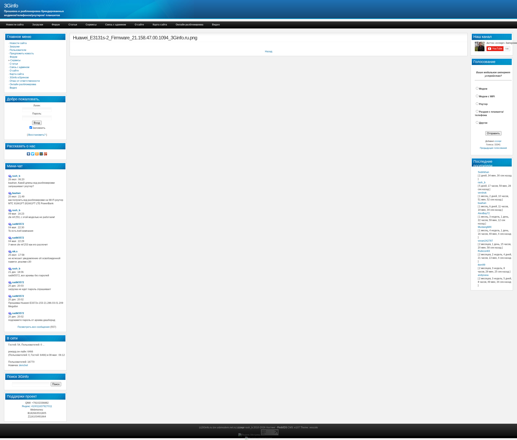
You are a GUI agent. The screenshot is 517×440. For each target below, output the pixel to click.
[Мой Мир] (41, 153)
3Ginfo (11, 6)
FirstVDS (282, 427)
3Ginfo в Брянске (19, 77)
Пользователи (18, 50)
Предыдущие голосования (493, 148)
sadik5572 (18, 224)
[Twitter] (33, 153)
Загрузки (37, 24)
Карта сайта (160, 24)
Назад (268, 51)
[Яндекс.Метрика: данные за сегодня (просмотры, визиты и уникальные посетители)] (249, 435)
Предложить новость (22, 53)
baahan (482, 203)
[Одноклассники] (37, 153)
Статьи (72, 24)
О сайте (139, 24)
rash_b (481, 182)
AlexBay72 (484, 213)
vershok (482, 192)
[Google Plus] (45, 153)
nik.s (15, 251)
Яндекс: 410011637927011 (37, 406)
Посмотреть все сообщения (34, 327)
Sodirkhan (483, 172)
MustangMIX (485, 227)
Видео (216, 24)
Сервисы (91, 24)
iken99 (481, 264)
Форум (56, 24)
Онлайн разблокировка (189, 24)
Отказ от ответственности (25, 81)
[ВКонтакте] (28, 153)
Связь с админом (115, 24)
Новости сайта (15, 24)
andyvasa (483, 275)
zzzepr (498, 141)
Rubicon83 (484, 251)
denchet (23, 365)
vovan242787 (485, 240)
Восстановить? (37, 134)
